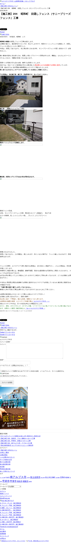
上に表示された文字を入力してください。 (14, 376)
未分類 (2, 466)
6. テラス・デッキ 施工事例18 (10, 503)
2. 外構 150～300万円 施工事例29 (11, 517)
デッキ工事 (2, 477)
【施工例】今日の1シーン (8, 327)
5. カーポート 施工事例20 (9, 519)
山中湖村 (58, 477)
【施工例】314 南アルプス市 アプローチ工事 (16, 443)
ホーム (2, 529)
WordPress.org (5, 498)
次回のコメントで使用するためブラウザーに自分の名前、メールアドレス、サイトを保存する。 (33, 371)
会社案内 (3, 531)
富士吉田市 (35, 477)
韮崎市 (30, 481)
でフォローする (7, 332)
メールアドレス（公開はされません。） (13, 365)
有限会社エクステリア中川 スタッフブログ (13, 541)
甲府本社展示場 (5, 469)
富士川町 (43, 477)
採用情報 (3, 533)
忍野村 (62, 477)
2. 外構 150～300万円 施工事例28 (11, 524)
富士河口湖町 (50, 477)
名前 (1, 360)
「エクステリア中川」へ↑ (41, 301)
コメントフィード (6, 496)
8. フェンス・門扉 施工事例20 (10, 505)
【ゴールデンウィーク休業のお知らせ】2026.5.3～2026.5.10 (20, 436)
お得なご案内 (4, 452)
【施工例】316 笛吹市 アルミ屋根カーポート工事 (17, 438)
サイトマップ (4, 536)
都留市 (25, 481)
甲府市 (6, 481)
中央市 (7, 477)
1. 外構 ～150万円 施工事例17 (10, 522)
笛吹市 (20, 481)
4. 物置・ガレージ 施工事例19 (10, 508)
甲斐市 (13, 481)
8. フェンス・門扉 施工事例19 (10, 512)
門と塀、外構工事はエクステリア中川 (38, 541)
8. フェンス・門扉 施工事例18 (10, 515)
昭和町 (67, 477)
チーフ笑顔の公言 (6, 459)
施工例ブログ (9, 500)
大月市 (28, 477)
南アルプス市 (18, 476)
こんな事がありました (7, 457)
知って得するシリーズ (7, 471)
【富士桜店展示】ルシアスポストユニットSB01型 (16, 445)
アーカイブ (3, 486)
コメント (3, 344)
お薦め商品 (3, 455)
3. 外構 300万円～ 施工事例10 (10, 510)
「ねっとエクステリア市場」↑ (35, 308)
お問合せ (3, 538)
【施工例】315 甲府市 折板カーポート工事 (15, 441)
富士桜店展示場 (5, 464)
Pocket (2, 32)
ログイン (3, 491)
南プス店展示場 (5, 462)
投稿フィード (4, 493)
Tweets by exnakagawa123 (9, 526)
